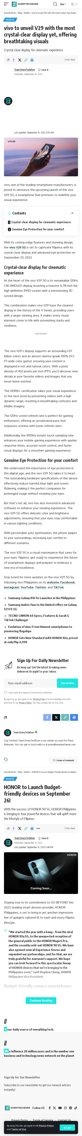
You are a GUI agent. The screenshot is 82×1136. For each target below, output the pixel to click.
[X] (54, 1108)
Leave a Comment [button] (65, 760)
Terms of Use (18, 1129)
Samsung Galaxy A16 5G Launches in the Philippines (41, 598)
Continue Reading (41, 1000)
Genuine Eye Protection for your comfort (38, 229)
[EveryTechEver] (25, 4)
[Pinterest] (70, 1108)
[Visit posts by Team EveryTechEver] (7, 732)
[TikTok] (75, 1108)
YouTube (27, 587)
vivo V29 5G (17, 247)
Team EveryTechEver (24, 69)
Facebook (67, 582)
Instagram (11, 587)
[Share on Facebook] (13, 60)
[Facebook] (50, 1108)
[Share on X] (19, 60)
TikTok (58, 587)
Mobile (10, 19)
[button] (67, 1127)
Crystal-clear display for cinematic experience (41, 222)
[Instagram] (65, 1108)
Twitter (40, 587)
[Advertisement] (46, 103)
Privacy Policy (46, 1125)
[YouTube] (60, 1108)
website (53, 582)
